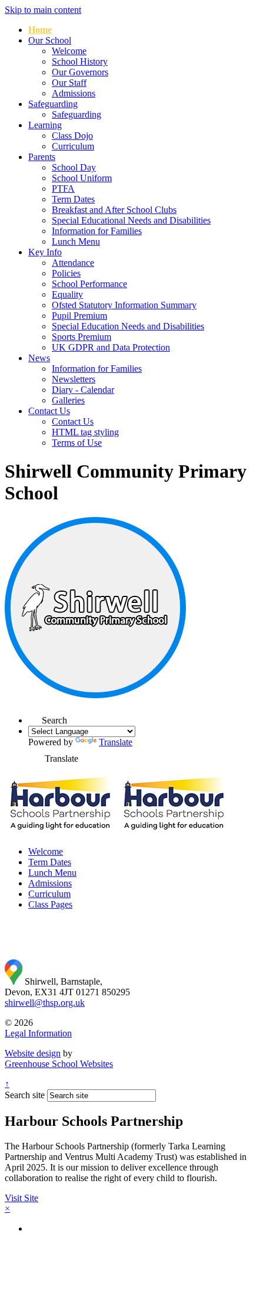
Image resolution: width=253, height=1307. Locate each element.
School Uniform (82, 178)
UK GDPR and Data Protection (111, 347)
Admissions (73, 93)
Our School (49, 40)
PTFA (63, 189)
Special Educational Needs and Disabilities (131, 220)
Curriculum (73, 146)
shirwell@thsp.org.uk (45, 1003)
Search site (25, 1095)
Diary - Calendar (83, 390)
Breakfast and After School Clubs (114, 210)
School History (80, 61)
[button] (35, 716)
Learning (45, 125)
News (39, 358)
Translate (115, 742)
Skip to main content (43, 10)
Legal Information (38, 1033)
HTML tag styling (85, 432)
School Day (74, 167)
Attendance (73, 263)
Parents (41, 157)
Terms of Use (77, 443)
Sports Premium (81, 337)
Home (40, 30)
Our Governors (80, 72)
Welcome (69, 51)
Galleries (68, 400)
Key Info (45, 252)
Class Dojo (72, 136)
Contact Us (49, 411)
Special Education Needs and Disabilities (128, 326)
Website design (33, 1053)
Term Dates (73, 199)
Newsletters (73, 379)
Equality (67, 294)
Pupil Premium (79, 316)
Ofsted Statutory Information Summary (124, 305)
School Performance (89, 284)
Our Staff (69, 83)
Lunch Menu (76, 241)
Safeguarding (53, 104)
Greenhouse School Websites (59, 1064)
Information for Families (97, 231)
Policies (66, 273)
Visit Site (21, 1198)
